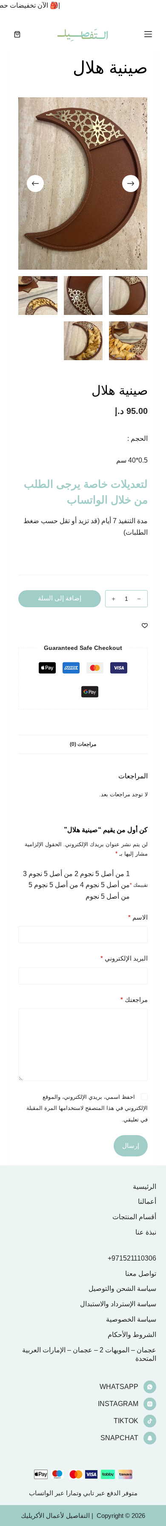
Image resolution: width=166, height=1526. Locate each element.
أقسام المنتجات (134, 1216)
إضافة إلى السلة (59, 598)
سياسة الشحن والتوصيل (122, 1288)
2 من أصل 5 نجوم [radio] (53, 873)
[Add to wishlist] (145, 625)
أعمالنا (147, 1201)
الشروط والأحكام (132, 1334)
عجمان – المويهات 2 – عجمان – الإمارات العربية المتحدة (89, 1354)
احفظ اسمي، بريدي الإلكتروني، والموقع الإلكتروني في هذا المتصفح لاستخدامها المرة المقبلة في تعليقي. (87, 1108)
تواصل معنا (140, 1273)
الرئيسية (144, 1186)
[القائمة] (148, 34)
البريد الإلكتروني (123, 958)
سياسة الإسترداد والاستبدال (118, 1304)
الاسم (137, 917)
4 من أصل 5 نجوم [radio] (59, 884)
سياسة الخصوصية (131, 1319)
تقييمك (139, 885)
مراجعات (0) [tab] (83, 744)
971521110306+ (132, 1258)
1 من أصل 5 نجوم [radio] (105, 873)
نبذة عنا (145, 1232)
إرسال (130, 1145)
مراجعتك (133, 999)
